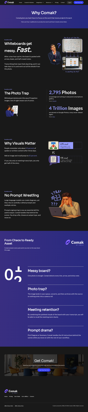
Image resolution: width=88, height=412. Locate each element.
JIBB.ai (63, 405)
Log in (69, 2)
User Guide (17, 396)
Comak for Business (29, 2)
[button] (40, 2)
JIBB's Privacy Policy (8, 405)
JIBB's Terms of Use (19, 405)
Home (20, 2)
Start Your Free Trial (44, 370)
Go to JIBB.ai (25, 396)
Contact (63, 2)
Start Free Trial (78, 2)
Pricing (56, 2)
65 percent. (33, 156)
